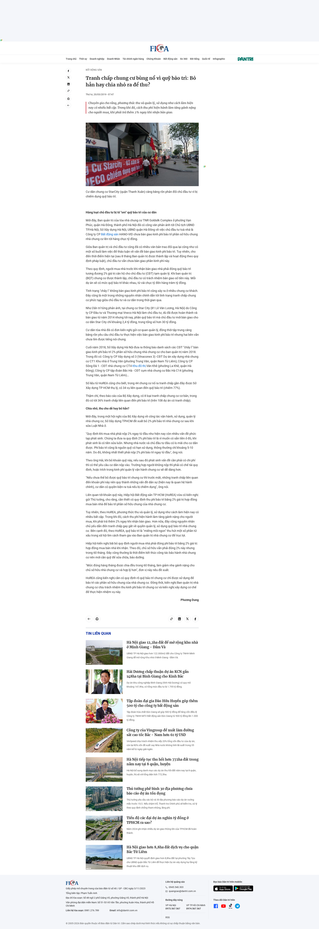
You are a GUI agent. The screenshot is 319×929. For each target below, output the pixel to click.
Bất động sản (170, 59)
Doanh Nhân (113, 59)
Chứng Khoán (154, 59)
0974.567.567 (193, 908)
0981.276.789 (91, 910)
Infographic (219, 59)
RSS (167, 917)
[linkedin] (68, 84)
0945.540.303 (176, 887)
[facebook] (68, 70)
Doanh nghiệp (97, 59)
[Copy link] (68, 90)
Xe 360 (183, 59)
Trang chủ (71, 59)
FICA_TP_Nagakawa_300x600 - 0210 (228, 70)
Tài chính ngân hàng (133, 59)
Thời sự (83, 59)
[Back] (68, 105)
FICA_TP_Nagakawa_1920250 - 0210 (159, 1)
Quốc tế (206, 59)
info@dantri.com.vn (127, 910)
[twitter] (68, 77)
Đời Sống (194, 59)
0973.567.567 (172, 908)
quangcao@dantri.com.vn (182, 891)
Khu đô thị (139, 366)
